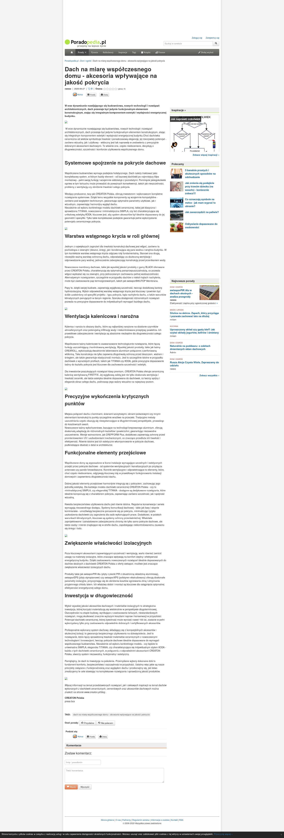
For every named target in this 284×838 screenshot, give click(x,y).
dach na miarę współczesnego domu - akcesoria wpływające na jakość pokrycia (111, 714)
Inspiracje (122, 52)
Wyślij (72, 786)
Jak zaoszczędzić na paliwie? (202, 212)
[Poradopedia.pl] (85, 43)
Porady (81, 52)
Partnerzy (126, 819)
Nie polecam (106, 723)
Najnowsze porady (183, 281)
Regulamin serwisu (141, 819)
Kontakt (174, 819)
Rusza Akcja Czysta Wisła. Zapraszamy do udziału (194, 363)
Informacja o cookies (160, 819)
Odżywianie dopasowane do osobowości (201, 225)
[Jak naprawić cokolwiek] (194, 132)
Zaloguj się (197, 37)
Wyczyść (85, 786)
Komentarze (73, 745)
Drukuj (105, 95)
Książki (147, 52)
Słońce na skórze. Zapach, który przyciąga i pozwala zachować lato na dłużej (194, 314)
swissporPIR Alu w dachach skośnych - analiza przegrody (181, 293)
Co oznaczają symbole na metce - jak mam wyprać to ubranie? (200, 202)
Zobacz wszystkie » (209, 375)
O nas (118, 819)
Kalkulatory (108, 52)
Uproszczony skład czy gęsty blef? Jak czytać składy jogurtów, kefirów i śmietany (194, 331)
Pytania (94, 52)
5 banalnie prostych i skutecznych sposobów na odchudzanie (200, 173)
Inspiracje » (179, 110)
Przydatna (88, 723)
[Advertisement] (103, 100)
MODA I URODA (176, 309)
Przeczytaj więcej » (223, 834)
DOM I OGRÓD (176, 287)
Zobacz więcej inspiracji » (206, 154)
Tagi (134, 52)
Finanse (161, 52)
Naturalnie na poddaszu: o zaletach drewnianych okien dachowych (190, 347)
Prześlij (92, 95)
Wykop (80, 94)
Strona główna (107, 819)
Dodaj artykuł (207, 52)
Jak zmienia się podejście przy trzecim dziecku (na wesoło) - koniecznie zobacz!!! (199, 188)
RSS (181, 819)
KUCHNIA (174, 326)
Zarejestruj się (212, 37)
